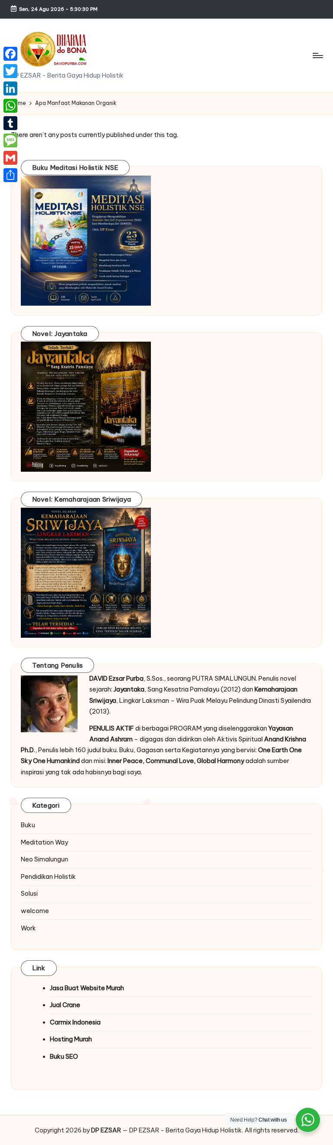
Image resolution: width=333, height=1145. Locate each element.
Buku (28, 825)
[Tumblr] (10, 123)
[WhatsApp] (10, 105)
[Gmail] (10, 157)
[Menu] (317, 55)
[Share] (10, 175)
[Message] (10, 140)
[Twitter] (10, 71)
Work (28, 928)
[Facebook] (10, 53)
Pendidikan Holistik (48, 877)
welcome (35, 911)
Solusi (29, 893)
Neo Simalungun (44, 859)
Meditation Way (44, 842)
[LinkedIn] (10, 88)
